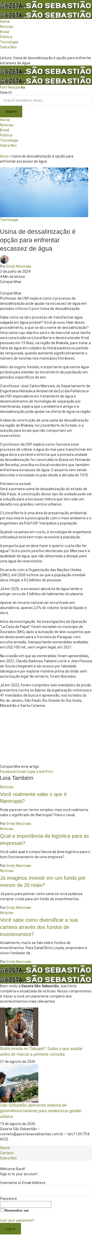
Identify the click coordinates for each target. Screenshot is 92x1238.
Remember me (16, 1210)
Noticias (7, 787)
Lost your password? (17, 1220)
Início (4, 156)
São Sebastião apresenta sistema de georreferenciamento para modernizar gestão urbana (41, 1111)
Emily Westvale (18, 266)
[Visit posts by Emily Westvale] (5, 259)
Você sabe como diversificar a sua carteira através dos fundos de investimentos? (39, 927)
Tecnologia (9, 220)
